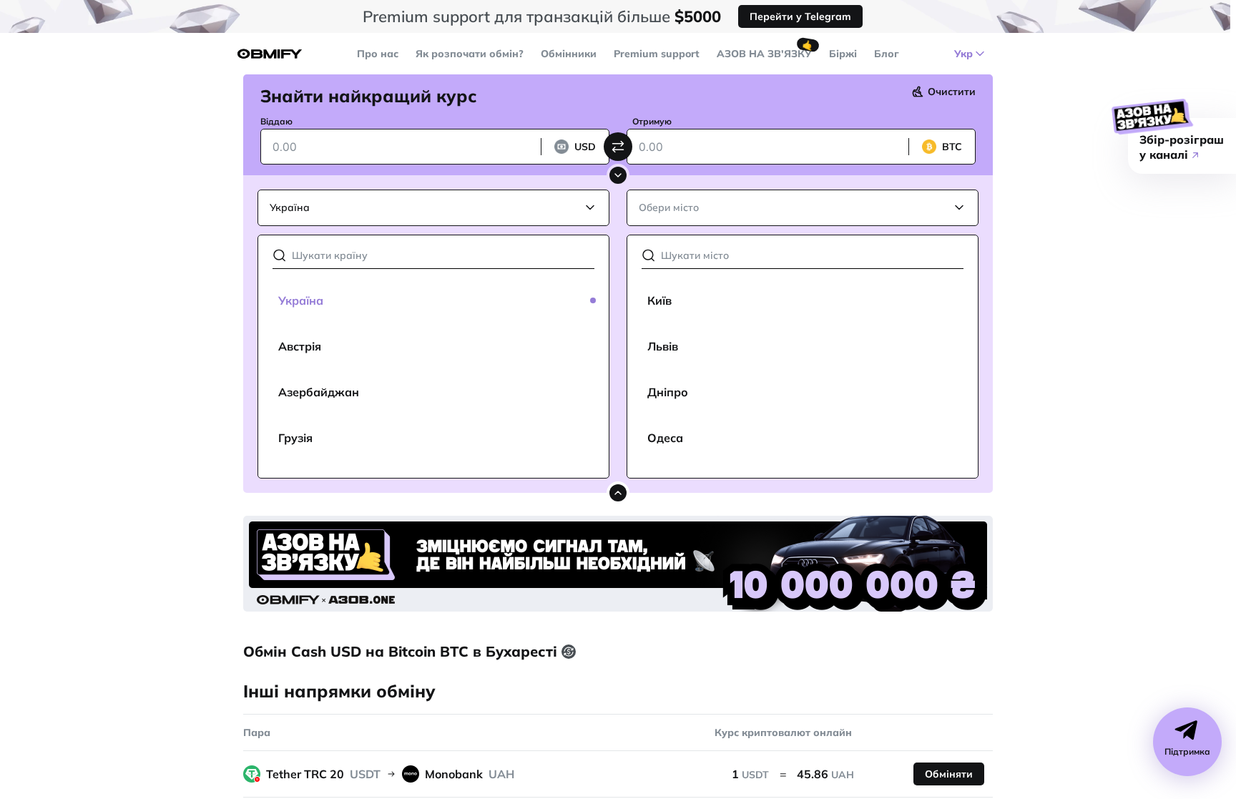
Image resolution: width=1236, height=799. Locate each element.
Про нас (377, 53)
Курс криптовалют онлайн (783, 732)
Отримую (652, 121)
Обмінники (569, 53)
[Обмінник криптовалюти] (269, 54)
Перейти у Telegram (800, 16)
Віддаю (276, 121)
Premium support (657, 53)
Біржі (843, 53)
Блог (886, 53)
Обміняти (949, 774)
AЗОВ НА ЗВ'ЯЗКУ (764, 53)
